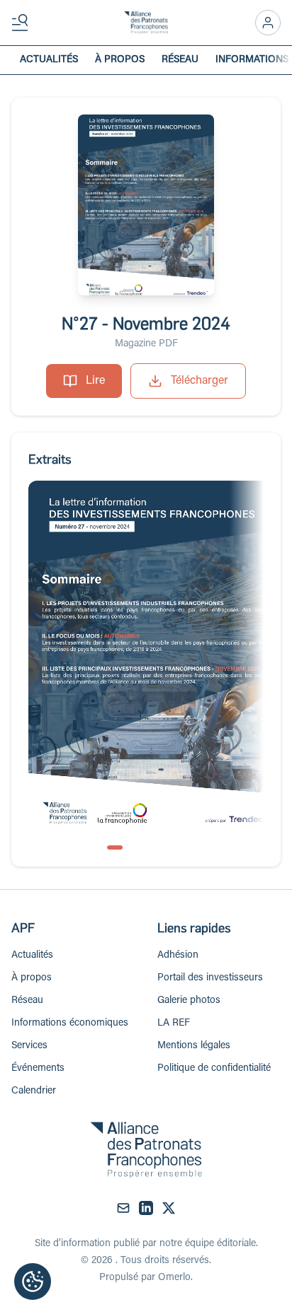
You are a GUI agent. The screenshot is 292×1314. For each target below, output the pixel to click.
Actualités (32, 956)
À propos (31, 978)
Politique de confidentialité (214, 1069)
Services (29, 1046)
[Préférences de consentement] (32, 1281)
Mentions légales (193, 1046)
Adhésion (177, 956)
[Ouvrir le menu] (22, 22)
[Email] (123, 1208)
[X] (169, 1208)
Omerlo (174, 1278)
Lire (95, 381)
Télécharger (199, 381)
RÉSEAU (180, 60)
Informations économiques (69, 1023)
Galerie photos (188, 1001)
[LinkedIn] (146, 1208)
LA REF (173, 1023)
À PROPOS (120, 60)
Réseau (27, 1001)
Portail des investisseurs (210, 978)
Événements (37, 1069)
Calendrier (33, 1091)
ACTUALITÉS (49, 60)
